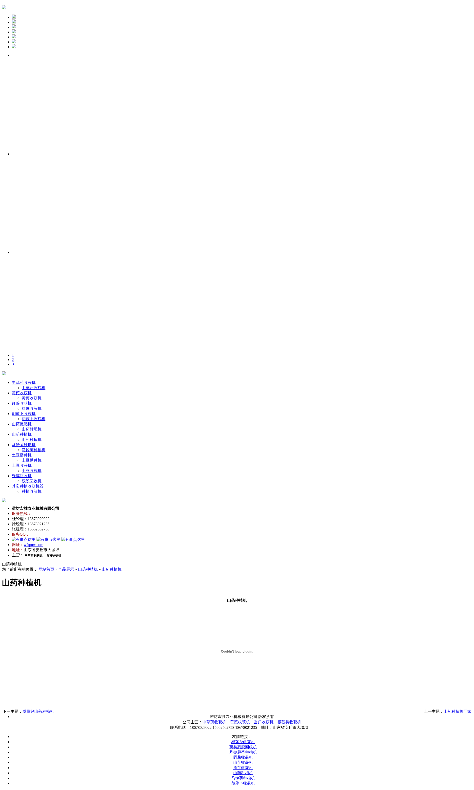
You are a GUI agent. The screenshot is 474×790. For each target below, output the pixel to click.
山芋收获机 (243, 762)
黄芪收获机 (22, 393)
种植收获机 (31, 491)
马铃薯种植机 (24, 445)
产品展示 (66, 569)
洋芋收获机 (243, 768)
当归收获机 (264, 722)
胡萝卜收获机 (24, 414)
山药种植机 (22, 434)
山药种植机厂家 (457, 711)
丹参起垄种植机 (243, 752)
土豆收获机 (22, 465)
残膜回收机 (22, 476)
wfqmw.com (33, 545)
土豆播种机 (22, 455)
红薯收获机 (22, 403)
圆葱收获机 (243, 757)
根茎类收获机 (289, 722)
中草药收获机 (24, 382)
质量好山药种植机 (38, 711)
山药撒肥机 (22, 424)
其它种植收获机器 (27, 486)
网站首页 (46, 569)
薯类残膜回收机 (243, 747)
